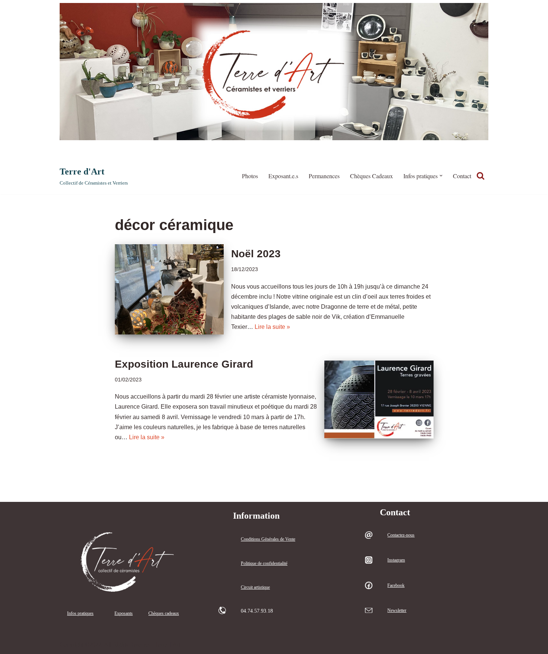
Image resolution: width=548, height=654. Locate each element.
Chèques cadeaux (163, 613)
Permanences (324, 176)
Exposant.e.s (283, 176)
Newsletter (396, 610)
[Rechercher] (480, 176)
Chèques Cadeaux (371, 176)
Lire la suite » (272, 327)
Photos (250, 176)
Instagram (396, 560)
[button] (441, 175)
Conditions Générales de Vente (268, 539)
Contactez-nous (401, 535)
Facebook (395, 585)
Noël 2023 (256, 254)
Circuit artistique (255, 587)
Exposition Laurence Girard (184, 364)
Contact (462, 176)
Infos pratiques (80, 613)
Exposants (123, 613)
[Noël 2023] (169, 289)
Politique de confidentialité (264, 563)
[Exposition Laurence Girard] (378, 399)
